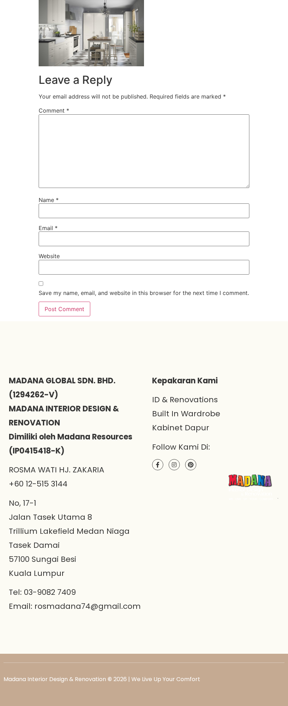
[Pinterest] (190, 464)
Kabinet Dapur (180, 427)
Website (49, 256)
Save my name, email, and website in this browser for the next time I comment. (144, 293)
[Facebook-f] (157, 464)
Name (49, 200)
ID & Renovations (185, 399)
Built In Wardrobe (186, 413)
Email (48, 228)
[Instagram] (174, 464)
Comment (54, 110)
